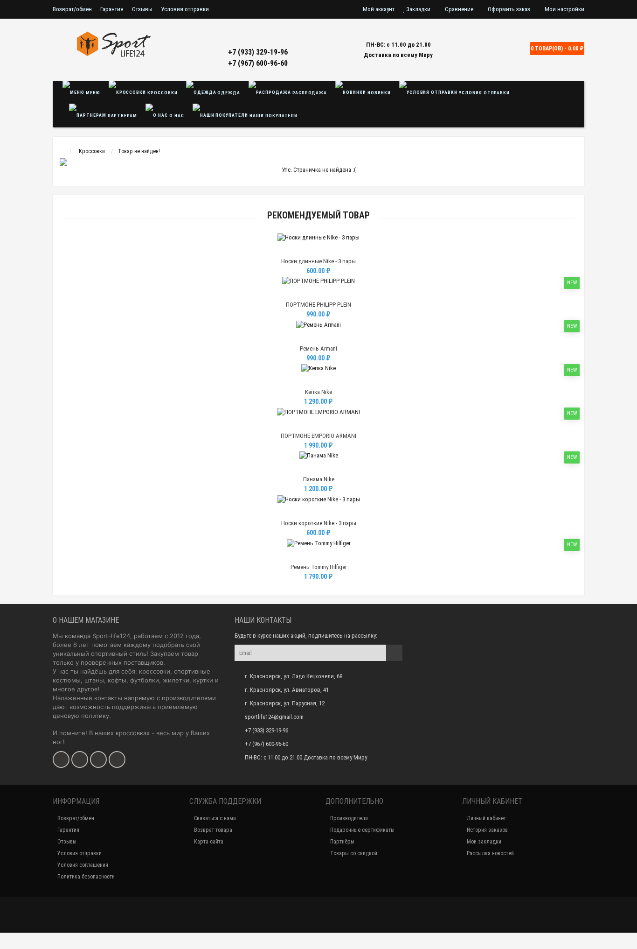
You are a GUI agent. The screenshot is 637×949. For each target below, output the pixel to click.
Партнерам (122, 115)
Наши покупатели (273, 115)
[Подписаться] (394, 653)
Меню (92, 92)
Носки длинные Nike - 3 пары (318, 261)
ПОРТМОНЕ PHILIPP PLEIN (318, 304)
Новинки (378, 92)
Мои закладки (484, 841)
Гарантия (112, 9)
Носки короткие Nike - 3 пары (318, 523)
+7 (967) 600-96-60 (258, 63)
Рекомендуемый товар (318, 215)
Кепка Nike (318, 391)
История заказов (487, 830)
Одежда (228, 92)
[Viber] (117, 759)
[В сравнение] (339, 249)
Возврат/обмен (72, 9)
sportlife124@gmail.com (274, 716)
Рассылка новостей (490, 853)
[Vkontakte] (61, 759)
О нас (176, 115)
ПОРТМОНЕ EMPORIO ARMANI (318, 435)
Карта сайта (208, 841)
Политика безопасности (86, 876)
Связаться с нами (215, 818)
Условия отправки (185, 9)
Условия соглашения (82, 865)
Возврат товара (213, 830)
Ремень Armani (318, 348)
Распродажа (309, 92)
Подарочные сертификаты (362, 830)
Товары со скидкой (353, 853)
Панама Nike (318, 479)
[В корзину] (296, 249)
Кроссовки (162, 92)
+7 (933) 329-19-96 (258, 52)
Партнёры (342, 841)
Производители (349, 818)
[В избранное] (318, 249)
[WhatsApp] (98, 759)
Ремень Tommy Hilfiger (319, 566)
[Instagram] (79, 759)
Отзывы (142, 9)
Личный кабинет (486, 818)
